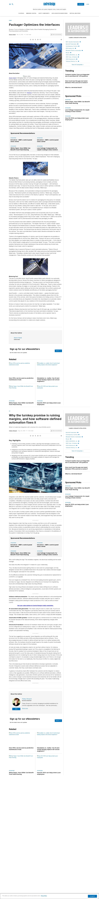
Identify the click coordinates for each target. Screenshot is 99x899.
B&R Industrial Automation (72, 42)
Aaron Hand (12, 34)
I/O (9, 411)
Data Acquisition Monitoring (59, 13)
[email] (40, 39)
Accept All (92, 896)
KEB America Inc (70, 48)
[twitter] (35, 39)
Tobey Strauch (13, 430)
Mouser (68, 52)
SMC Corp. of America (71, 57)
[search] (13, 4)
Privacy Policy (44, 895)
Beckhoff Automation (71, 44)
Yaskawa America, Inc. (71, 61)
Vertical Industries (75, 13)
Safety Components (44, 13)
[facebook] (30, 39)
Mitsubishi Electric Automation (73, 50)
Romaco (29, 92)
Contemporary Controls (72, 46)
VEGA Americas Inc (71, 59)
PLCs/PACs (21, 13)
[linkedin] (33, 39)
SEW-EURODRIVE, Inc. (72, 54)
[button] (10, 4)
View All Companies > (77, 64)
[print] (61, 39)
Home (10, 20)
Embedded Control (31, 13)
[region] (49, 896)
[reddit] (38, 39)
